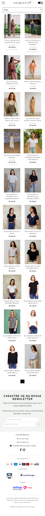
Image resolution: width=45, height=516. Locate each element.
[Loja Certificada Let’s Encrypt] (27, 475)
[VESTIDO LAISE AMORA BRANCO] (12, 141)
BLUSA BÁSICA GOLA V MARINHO (33, 233)
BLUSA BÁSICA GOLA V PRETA (12, 233)
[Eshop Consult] (22, 488)
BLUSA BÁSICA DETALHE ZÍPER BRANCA (33, 337)
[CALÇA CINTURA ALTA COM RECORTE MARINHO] (33, 26)
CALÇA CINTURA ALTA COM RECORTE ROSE (12, 41)
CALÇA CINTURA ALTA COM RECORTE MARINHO (33, 43)
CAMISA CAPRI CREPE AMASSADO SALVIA (12, 120)
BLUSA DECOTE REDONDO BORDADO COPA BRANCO (32, 158)
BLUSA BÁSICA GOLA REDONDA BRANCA (12, 302)
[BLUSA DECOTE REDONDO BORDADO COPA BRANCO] (33, 141)
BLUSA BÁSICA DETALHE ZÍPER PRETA (33, 302)
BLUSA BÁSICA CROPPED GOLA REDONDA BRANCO (12, 197)
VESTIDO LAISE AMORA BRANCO (12, 157)
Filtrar (6, 10)
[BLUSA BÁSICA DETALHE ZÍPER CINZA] (12, 321)
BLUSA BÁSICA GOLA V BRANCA (12, 267)
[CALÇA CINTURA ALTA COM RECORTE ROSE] (12, 26)
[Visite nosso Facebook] (20, 450)
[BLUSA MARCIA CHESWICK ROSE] (12, 67)
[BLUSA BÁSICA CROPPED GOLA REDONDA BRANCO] (12, 180)
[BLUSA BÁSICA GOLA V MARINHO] (33, 217)
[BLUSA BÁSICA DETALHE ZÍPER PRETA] (33, 287)
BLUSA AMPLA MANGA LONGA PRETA (12, 372)
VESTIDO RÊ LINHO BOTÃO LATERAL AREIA (32, 120)
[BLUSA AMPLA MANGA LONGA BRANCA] (33, 356)
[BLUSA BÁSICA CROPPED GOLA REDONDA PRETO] (33, 180)
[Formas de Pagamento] (22, 464)
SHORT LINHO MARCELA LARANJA (33, 83)
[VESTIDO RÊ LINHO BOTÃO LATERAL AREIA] (33, 104)
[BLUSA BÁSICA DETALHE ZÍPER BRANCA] (33, 321)
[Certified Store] (9, 476)
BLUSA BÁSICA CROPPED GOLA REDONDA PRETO (33, 197)
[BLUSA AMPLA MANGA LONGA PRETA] (12, 356)
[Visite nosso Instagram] (24, 450)
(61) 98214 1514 (24, 442)
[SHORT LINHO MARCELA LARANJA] (33, 67)
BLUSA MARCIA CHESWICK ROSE (12, 83)
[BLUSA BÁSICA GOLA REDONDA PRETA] (33, 252)
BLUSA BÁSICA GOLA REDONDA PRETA (32, 267)
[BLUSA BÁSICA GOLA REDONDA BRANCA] (12, 287)
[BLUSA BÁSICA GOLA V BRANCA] (12, 252)
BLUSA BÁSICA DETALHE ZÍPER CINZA (12, 337)
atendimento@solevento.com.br (24, 446)
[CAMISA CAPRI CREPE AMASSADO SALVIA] (12, 104)
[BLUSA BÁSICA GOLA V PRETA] (12, 217)
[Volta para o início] (23, 3)
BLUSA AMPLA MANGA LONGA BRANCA (33, 372)
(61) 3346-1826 (24, 439)
